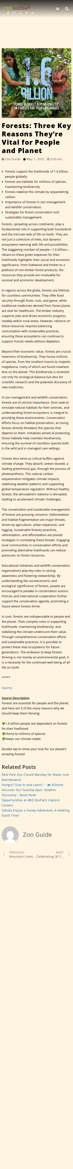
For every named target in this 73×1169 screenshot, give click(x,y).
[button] (57, 9)
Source (7, 688)
